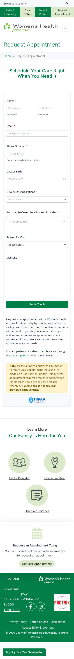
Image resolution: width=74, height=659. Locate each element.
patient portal (19, 355)
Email (10, 126)
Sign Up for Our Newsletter (24, 652)
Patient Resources (10, 12)
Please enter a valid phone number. (23, 160)
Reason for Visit (15, 237)
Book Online (27, 12)
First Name (11, 114)
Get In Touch (37, 304)
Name (11, 100)
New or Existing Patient (21, 192)
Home (8, 56)
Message (11, 257)
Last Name (43, 114)
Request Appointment (62, 12)
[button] (64, 179)
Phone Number (16, 146)
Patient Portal (43, 12)
